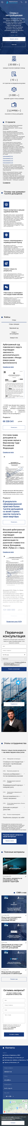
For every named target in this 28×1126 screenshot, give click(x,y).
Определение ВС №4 (8, 162)
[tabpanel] (14, 16)
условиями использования (6, 1119)
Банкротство (14, 337)
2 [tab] (13, 35)
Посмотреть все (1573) (14, 621)
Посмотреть (14, 427)
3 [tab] (15, 35)
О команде (6, 182)
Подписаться (14, 704)
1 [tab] (11, 35)
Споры (14, 320)
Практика (14, 44)
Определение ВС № (7, 156)
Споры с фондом (14, 324)
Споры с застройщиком (14, 333)
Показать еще (14, 979)
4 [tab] (16, 35)
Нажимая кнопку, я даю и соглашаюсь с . (15, 663)
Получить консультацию (14, 669)
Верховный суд (14, 328)
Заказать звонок (14, 39)
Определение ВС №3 (8, 160)
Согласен (13, 1122)
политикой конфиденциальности (11, 664)
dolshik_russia (10, 699)
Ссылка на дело (8, 367)
